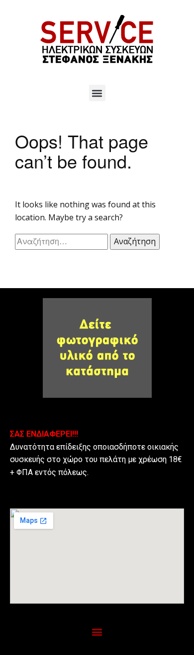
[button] (97, 93)
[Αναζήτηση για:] (62, 241)
